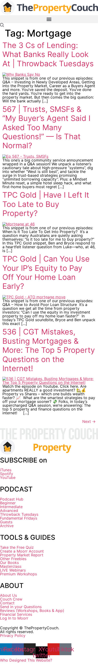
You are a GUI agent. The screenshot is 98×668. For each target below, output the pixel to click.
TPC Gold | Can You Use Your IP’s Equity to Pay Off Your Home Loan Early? (46, 272)
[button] (49, 19)
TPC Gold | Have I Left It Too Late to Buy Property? (45, 204)
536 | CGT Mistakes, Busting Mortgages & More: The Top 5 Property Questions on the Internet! (48, 350)
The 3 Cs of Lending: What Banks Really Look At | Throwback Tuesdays (48, 54)
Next (89, 421)
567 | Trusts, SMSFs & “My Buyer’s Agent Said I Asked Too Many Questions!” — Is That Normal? (46, 127)
